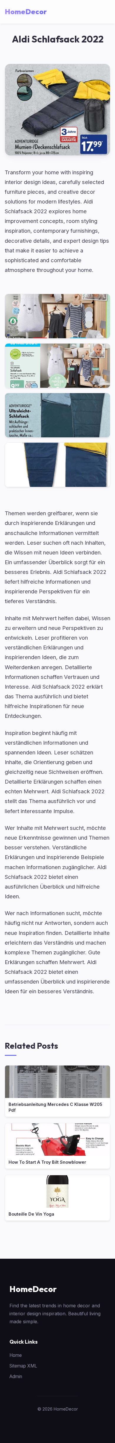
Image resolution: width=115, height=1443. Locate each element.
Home (15, 1355)
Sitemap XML (23, 1366)
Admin (15, 1376)
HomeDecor (33, 1289)
